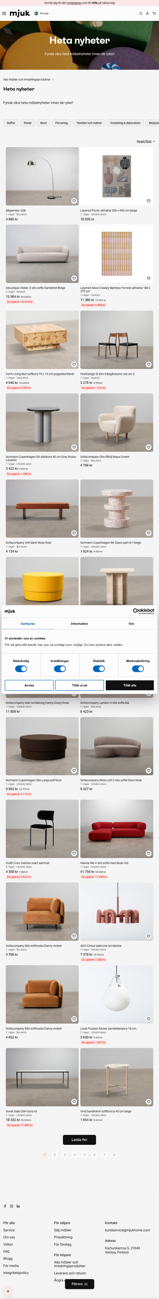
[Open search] (140, 13)
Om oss (9, 1237)
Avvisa (29, 685)
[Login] (147, 13)
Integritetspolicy (16, 1273)
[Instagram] (11, 1206)
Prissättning (63, 1237)
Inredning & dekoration (125, 123)
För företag (62, 1244)
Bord (43, 123)
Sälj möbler (62, 1230)
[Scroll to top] (8, 1291)
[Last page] (114, 1154)
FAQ (6, 1251)
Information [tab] (79, 623)
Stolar (28, 123)
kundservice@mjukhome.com (127, 1230)
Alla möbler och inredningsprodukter (27, 79)
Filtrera (77, 1284)
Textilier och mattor (89, 123)
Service (9, 1230)
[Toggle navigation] (4, 13)
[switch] (60, 668)
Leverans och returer (70, 1273)
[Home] (20, 13)
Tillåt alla (129, 685)
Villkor (8, 1244)
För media (11, 1266)
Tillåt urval (79, 685)
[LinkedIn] (18, 1206)
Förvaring (61, 123)
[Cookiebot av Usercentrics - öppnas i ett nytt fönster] (136, 611)
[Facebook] (5, 1206)
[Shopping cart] (154, 13)
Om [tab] (131, 623)
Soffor (11, 123)
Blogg (7, 1259)
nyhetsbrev (74, 3)
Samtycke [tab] (27, 623)
